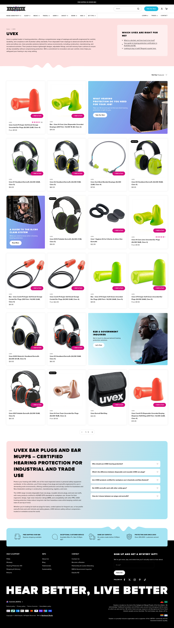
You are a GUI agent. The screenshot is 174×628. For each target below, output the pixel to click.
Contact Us (75, 559)
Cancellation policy (45, 606)
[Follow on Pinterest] (139, 579)
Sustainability (47, 569)
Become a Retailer (78, 562)
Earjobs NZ (75, 573)
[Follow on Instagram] (134, 579)
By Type (91, 15)
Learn (144, 15)
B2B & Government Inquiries (82, 569)
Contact (164, 15)
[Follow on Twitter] (129, 579)
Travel (45, 15)
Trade (153, 15)
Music (36, 15)
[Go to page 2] (92, 432)
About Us (45, 559)
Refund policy (10, 606)
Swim (55, 15)
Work (73, 15)
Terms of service (32, 606)
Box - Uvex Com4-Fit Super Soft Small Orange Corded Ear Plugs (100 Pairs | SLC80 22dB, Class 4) (25, 299)
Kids (81, 15)
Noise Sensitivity (13, 15)
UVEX (10, 122)
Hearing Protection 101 (14, 566)
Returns (9, 573)
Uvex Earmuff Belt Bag (99, 413)
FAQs (8, 559)
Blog (43, 562)
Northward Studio (47, 615)
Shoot (64, 15)
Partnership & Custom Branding (83, 566)
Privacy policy (21, 606)
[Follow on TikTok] (145, 579)
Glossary (9, 562)
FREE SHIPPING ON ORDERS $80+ (87, 2)
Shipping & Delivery (13, 569)
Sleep (26, 15)
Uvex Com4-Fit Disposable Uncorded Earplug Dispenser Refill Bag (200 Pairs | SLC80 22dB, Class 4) (148, 416)
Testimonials (46, 566)
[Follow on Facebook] (124, 579)
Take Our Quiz (151, 9)
